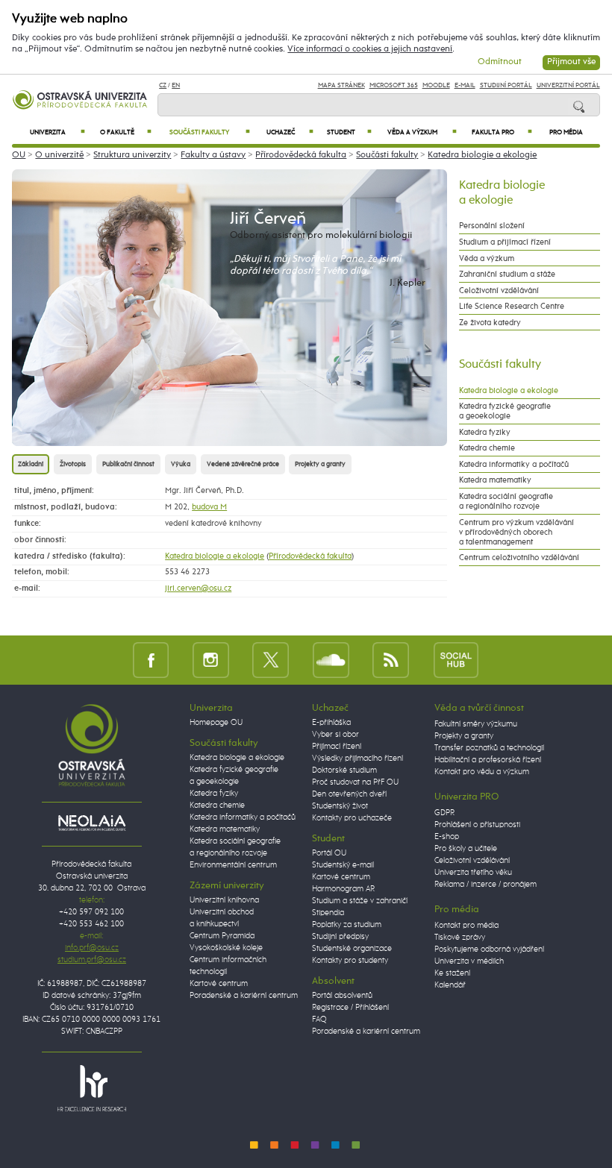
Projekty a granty (320, 464)
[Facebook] (151, 660)
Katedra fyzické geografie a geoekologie (505, 411)
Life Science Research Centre (511, 306)
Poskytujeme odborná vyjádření (489, 949)
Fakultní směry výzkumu (475, 724)
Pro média (566, 132)
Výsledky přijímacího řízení (357, 758)
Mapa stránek (341, 85)
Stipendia (328, 913)
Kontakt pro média (466, 925)
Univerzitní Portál (568, 85)
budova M (209, 507)
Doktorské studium (344, 770)
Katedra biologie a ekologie (482, 155)
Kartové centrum (219, 984)
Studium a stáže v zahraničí (360, 901)
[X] (270, 660)
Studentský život (340, 806)
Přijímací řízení (336, 746)
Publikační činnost (128, 464)
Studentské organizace (352, 948)
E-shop (446, 837)
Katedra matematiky (495, 480)
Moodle (436, 85)
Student (349, 132)
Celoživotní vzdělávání (499, 290)
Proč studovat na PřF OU (355, 782)
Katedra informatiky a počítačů (514, 464)
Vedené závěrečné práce (243, 464)
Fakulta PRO (502, 132)
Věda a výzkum (422, 132)
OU (18, 155)
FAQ (319, 1019)
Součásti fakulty (209, 132)
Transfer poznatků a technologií (489, 748)
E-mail (465, 85)
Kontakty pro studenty (350, 960)
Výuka (180, 464)
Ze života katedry (490, 322)
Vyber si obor (335, 734)
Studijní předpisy (340, 937)
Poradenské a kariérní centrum (244, 995)
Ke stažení (452, 973)
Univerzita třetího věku (473, 872)
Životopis (73, 464)
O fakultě (126, 132)
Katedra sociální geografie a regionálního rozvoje (506, 501)
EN (176, 85)
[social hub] (456, 660)
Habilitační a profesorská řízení (487, 760)
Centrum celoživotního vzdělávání (519, 557)
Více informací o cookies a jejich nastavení (369, 49)
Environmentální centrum (233, 865)
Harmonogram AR (343, 889)
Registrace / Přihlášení (350, 1007)
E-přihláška (331, 722)
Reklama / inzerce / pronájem (485, 884)
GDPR (444, 813)
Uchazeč (290, 132)
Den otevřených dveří (349, 794)
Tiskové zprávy (459, 937)
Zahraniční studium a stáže (507, 274)
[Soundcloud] (331, 660)
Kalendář (450, 985)
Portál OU (329, 853)
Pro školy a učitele (465, 849)
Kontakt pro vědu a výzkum (481, 772)
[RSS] (390, 660)
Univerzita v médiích (469, 961)
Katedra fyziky (484, 432)
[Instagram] (211, 660)
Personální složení (492, 226)
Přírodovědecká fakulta (300, 155)
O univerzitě (59, 155)
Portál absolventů (342, 995)
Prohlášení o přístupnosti (477, 825)
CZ (162, 85)
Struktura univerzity (132, 155)
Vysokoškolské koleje (226, 948)
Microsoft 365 (393, 85)
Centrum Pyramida (222, 936)
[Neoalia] (91, 822)
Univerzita (58, 132)
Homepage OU (216, 722)
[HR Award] (91, 1087)
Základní (30, 464)
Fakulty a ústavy (213, 155)
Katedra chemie (487, 448)
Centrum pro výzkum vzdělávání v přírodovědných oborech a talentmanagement (516, 532)
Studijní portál (506, 85)
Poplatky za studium (346, 925)
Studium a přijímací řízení (505, 242)
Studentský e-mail (343, 865)
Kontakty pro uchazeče (352, 818)
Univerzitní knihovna (224, 900)
